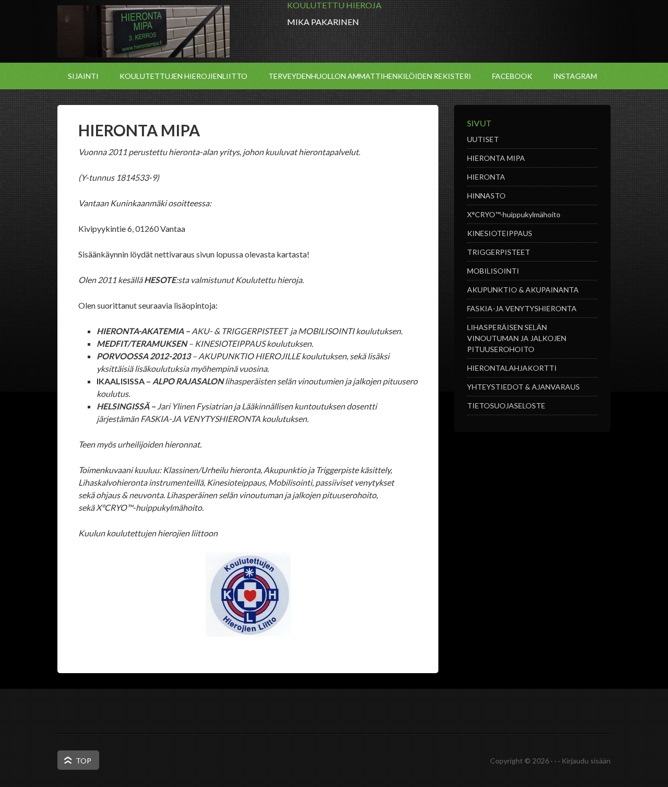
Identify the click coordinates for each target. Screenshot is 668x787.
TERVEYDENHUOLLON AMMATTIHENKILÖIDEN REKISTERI (369, 76)
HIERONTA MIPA (496, 158)
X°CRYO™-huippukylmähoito (513, 214)
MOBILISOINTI (493, 270)
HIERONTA (486, 176)
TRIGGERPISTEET (498, 252)
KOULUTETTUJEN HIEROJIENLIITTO (183, 76)
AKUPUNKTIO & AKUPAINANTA (523, 289)
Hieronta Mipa (143, 31)
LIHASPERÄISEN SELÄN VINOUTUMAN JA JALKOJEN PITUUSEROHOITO (516, 338)
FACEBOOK (512, 76)
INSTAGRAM (575, 76)
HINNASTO (486, 195)
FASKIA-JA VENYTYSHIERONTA (522, 308)
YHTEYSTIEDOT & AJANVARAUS (523, 386)
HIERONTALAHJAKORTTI (512, 367)
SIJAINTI (83, 76)
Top (83, 760)
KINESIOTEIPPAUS (499, 233)
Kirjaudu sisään (586, 760)
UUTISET (483, 139)
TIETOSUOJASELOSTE (506, 405)
